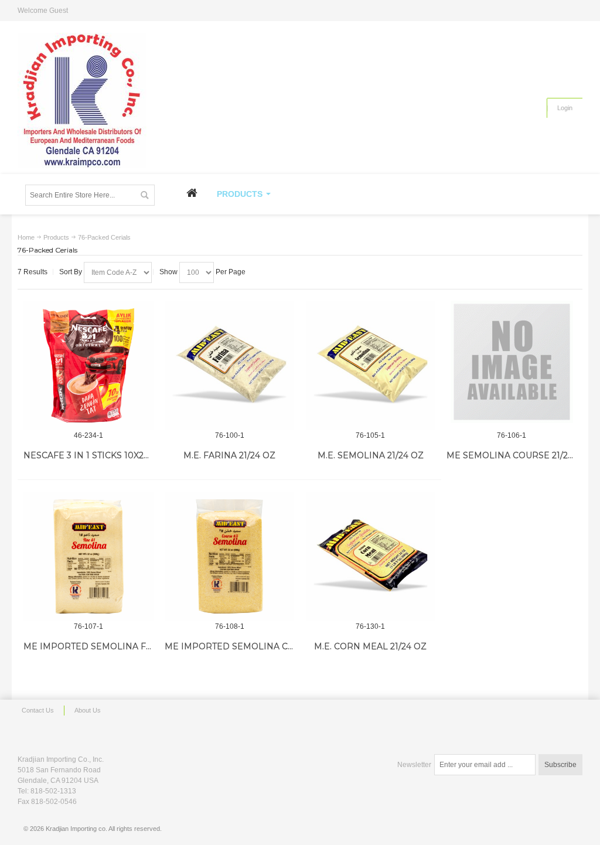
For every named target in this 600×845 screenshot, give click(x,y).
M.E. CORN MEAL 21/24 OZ (370, 646)
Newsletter (414, 765)
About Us (87, 710)
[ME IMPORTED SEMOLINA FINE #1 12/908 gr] (88, 557)
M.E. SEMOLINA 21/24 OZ (371, 455)
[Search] (144, 195)
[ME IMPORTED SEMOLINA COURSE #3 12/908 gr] (230, 557)
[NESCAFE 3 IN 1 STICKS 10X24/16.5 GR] (88, 366)
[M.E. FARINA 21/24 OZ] (230, 366)
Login (564, 107)
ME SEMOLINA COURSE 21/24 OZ (517, 455)
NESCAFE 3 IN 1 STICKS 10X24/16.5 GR (102, 455)
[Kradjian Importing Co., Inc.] (82, 100)
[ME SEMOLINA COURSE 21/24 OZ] (511, 362)
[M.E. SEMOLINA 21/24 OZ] (371, 366)
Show (168, 272)
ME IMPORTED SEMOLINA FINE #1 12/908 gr (119, 646)
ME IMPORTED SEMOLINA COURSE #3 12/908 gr (269, 646)
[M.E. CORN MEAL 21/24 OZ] (371, 557)
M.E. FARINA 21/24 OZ (229, 455)
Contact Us (38, 710)
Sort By (70, 272)
